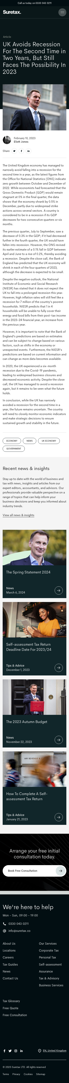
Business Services (51, 985)
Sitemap (40, 1074)
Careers (8, 957)
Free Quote (10, 1008)
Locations (9, 950)
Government (13, 448)
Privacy (16, 1074)
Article (7, 36)
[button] (62, 12)
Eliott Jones (21, 141)
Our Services (48, 943)
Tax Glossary (11, 1001)
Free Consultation (15, 1015)
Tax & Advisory (49, 978)
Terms (6, 1074)
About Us (9, 943)
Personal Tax (47, 957)
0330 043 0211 (18, 924)
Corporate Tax (49, 950)
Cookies (28, 1074)
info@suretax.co (19, 931)
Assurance (46, 971)
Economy (11, 440)
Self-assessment (50, 964)
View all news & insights (18, 515)
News (30, 440)
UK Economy (49, 440)
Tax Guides (10, 964)
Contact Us (10, 978)
